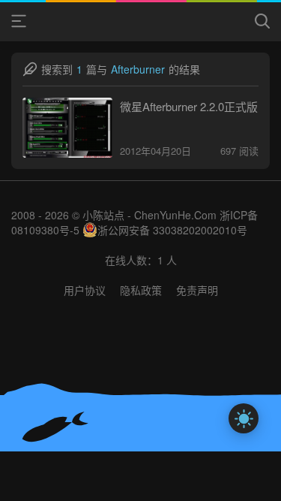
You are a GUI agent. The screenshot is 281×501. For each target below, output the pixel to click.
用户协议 (85, 289)
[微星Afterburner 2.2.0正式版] (67, 128)
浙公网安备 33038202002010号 (172, 229)
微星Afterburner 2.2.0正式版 (189, 106)
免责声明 (197, 289)
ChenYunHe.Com (175, 214)
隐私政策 (141, 289)
